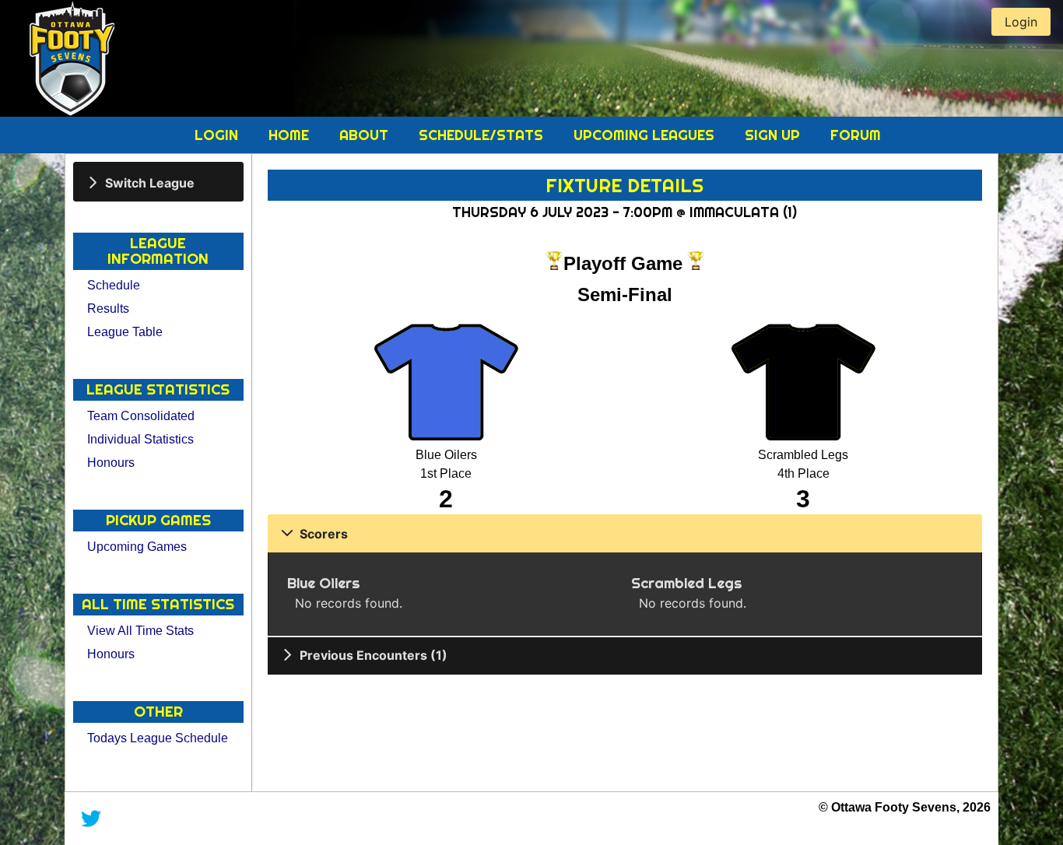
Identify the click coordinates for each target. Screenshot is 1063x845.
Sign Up (774, 135)
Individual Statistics (140, 439)
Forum (855, 135)
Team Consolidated (141, 415)
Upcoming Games (137, 546)
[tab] (158, 182)
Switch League (150, 182)
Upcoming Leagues (646, 135)
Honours (111, 462)
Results (108, 308)
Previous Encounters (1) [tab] (373, 655)
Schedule (113, 285)
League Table (125, 331)
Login (218, 135)
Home (290, 135)
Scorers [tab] (324, 534)
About (365, 135)
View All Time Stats (140, 630)
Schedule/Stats (483, 135)
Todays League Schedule (157, 738)
